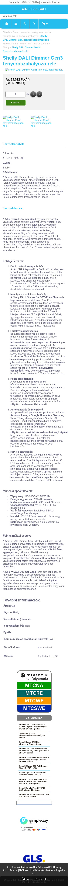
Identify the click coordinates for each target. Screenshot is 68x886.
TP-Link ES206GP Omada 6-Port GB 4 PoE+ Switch (34, 796)
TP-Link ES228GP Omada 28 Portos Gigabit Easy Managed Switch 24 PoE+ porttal (32, 727)
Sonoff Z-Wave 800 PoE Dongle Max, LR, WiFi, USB (33, 767)
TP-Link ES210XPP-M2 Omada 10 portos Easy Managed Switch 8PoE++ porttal (34, 751)
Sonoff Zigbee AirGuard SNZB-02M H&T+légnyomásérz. (33, 774)
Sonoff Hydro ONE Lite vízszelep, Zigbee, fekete (30, 743)
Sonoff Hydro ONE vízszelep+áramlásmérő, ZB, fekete (32, 735)
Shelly (6, 47)
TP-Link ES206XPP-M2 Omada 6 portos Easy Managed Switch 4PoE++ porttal (34, 759)
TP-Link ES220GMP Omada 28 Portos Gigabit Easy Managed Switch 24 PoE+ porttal (33, 781)
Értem (25, 879)
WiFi (14, 36)
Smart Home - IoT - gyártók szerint (30, 43)
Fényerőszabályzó (28, 36)
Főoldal (7, 32)
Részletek (40, 879)
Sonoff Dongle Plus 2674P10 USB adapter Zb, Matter (32, 789)
